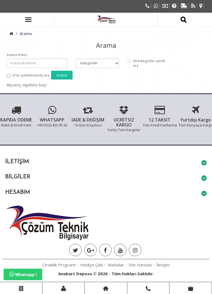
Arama (26, 33)
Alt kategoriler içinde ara (149, 63)
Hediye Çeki (91, 264)
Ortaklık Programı (59, 264)
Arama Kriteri (17, 54)
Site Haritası (140, 264)
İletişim (163, 264)
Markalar (116, 264)
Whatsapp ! (25, 274)
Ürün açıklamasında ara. (31, 75)
